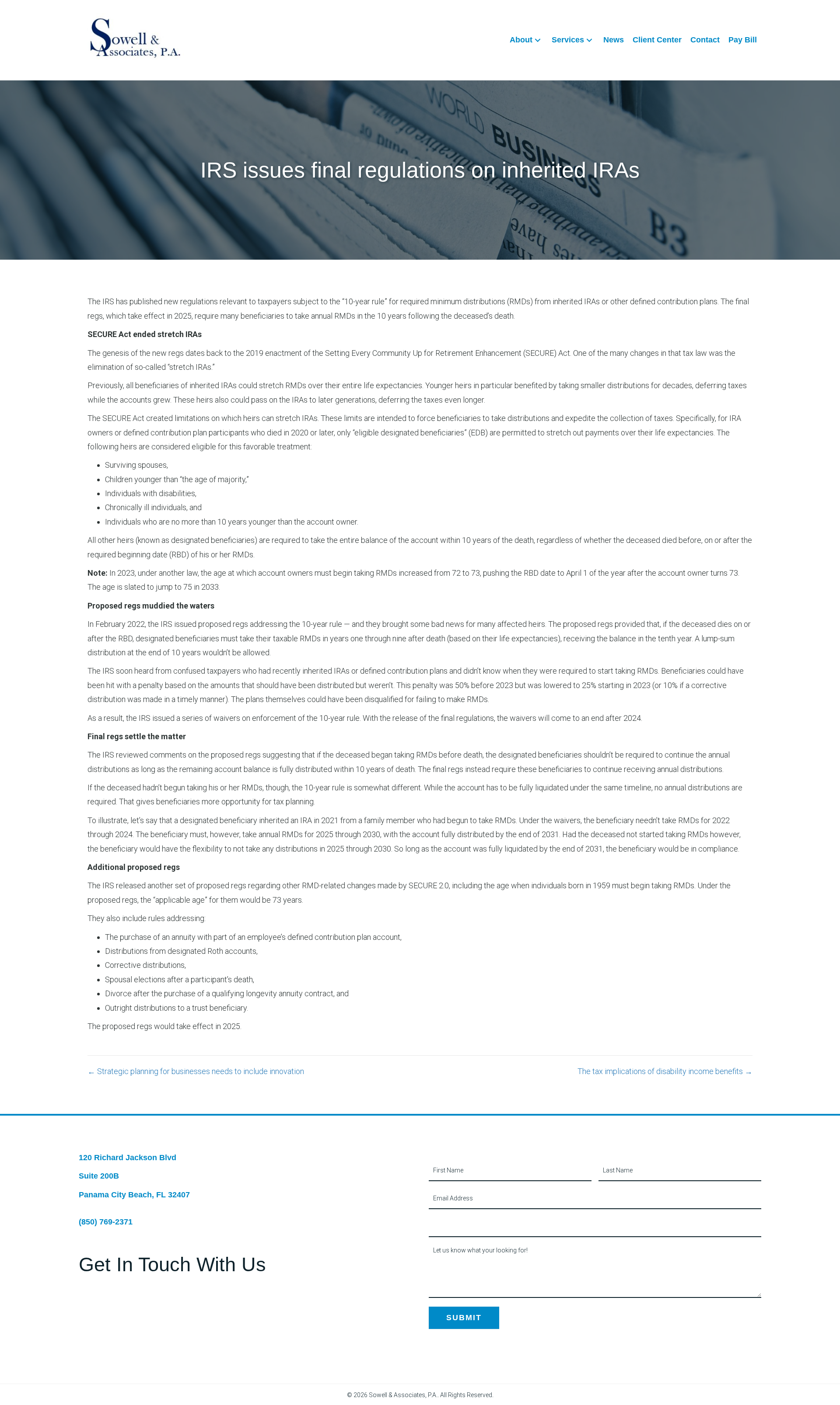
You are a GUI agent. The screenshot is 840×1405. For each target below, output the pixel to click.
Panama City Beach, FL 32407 (134, 1194)
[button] (537, 40)
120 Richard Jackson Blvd (127, 1157)
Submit (464, 1317)
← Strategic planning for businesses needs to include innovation (196, 1071)
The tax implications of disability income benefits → (665, 1071)
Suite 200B (99, 1176)
